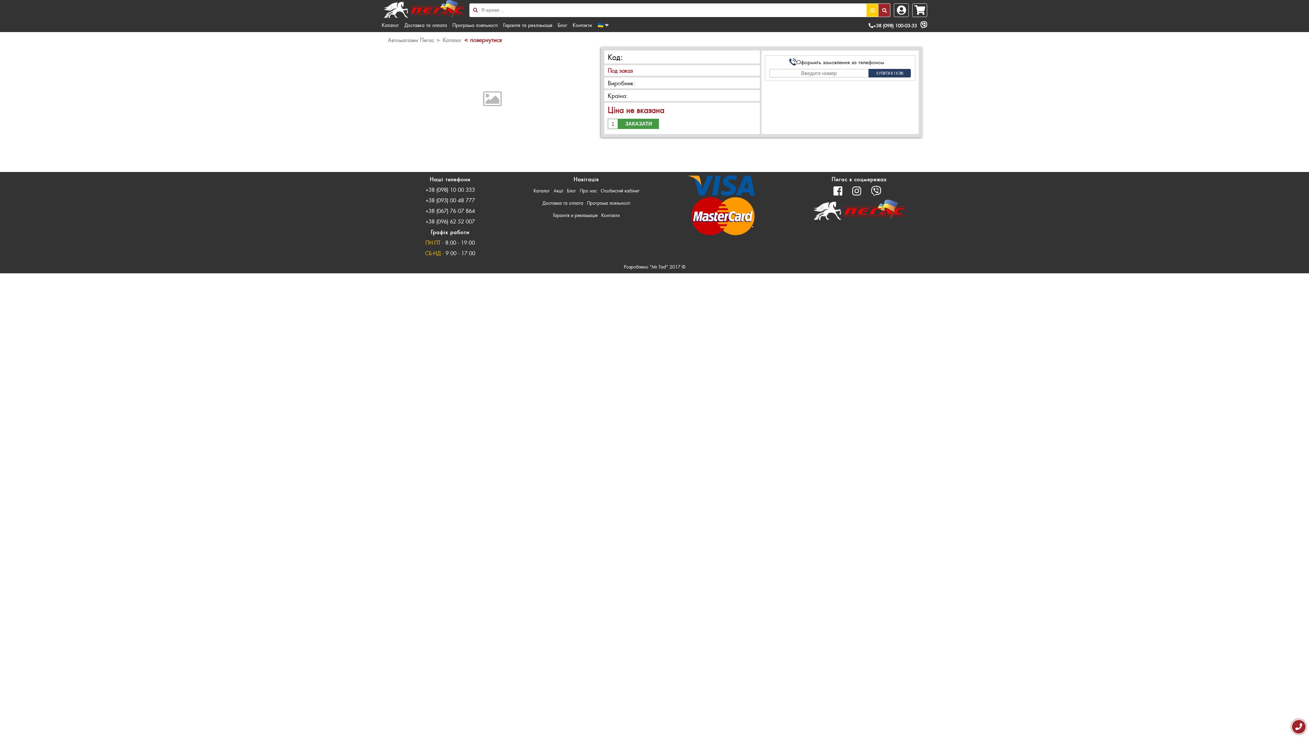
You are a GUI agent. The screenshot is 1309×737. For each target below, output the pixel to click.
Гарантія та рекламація (527, 24)
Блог (562, 24)
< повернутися (483, 39)
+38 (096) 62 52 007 (450, 221)
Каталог (390, 24)
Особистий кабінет (620, 190)
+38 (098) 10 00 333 (450, 189)
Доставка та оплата (425, 24)
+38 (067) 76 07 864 (450, 210)
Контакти (582, 24)
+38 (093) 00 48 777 (450, 200)
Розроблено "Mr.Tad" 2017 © (655, 266)
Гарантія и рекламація (575, 215)
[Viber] (923, 24)
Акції (558, 190)
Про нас (588, 190)
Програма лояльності (475, 24)
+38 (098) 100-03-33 (895, 25)
